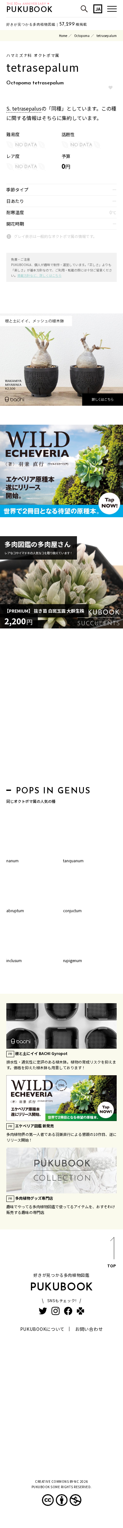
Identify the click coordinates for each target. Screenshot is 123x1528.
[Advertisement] (61, 709)
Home (63, 35)
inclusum (14, 960)
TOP (111, 1265)
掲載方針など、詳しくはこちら (39, 275)
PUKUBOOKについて (42, 1329)
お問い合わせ (89, 1329)
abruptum (15, 910)
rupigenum (72, 960)
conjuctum (72, 910)
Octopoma (82, 35)
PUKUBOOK (29, 10)
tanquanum (73, 860)
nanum (12, 860)
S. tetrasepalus (23, 108)
